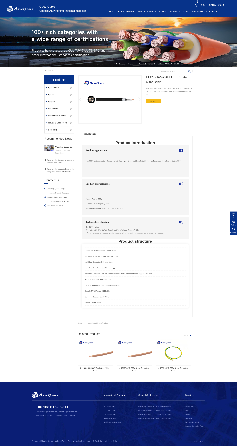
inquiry (153, 101)
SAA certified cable (110, 418)
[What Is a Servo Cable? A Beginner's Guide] (49, 148)
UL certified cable (109, 406)
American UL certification (98, 323)
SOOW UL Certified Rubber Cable (94, 368)
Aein (115, 441)
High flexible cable (144, 414)
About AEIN (197, 11)
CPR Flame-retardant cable (164, 418)
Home (112, 11)
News (186, 11)
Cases (162, 11)
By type (51, 102)
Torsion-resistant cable (163, 414)
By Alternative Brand (57, 116)
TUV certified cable (110, 414)
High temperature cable (146, 406)
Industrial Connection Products (57, 124)
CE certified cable (110, 410)
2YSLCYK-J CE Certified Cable (173, 368)
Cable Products (126, 11)
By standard (150, 64)
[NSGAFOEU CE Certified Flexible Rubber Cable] (134, 352)
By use (51, 95)
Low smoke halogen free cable (164, 406)
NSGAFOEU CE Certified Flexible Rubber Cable (134, 369)
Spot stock (52, 130)
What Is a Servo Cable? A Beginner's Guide (64, 147)
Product (139, 64)
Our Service (174, 11)
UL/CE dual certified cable (112, 422)
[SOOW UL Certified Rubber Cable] (95, 352)
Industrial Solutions (147, 11)
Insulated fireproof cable (146, 418)
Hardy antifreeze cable (163, 410)
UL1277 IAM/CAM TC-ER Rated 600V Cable (175, 64)
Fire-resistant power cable (146, 410)
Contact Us (211, 11)
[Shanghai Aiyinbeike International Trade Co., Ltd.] (20, 11)
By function (53, 109)
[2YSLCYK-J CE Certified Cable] (173, 352)
